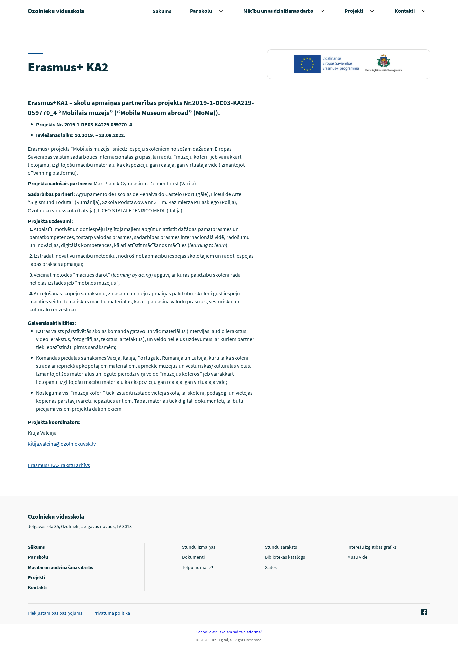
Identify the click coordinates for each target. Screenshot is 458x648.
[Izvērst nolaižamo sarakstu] (221, 11)
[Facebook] (422, 612)
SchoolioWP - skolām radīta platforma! (229, 631)
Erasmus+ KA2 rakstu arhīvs (59, 465)
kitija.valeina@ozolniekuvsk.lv (62, 443)
